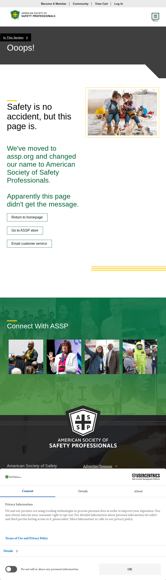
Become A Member (53, 3)
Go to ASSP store (24, 230)
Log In (118, 3)
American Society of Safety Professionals (33, 16)
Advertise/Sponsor (97, 466)
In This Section (13, 37)
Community (80, 3)
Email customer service (29, 243)
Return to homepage (27, 217)
